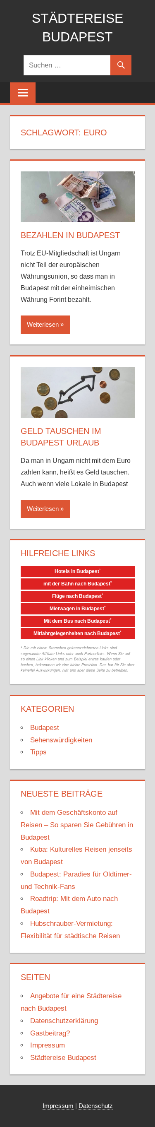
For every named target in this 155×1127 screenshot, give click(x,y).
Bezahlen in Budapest (70, 235)
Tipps (38, 752)
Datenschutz (96, 1105)
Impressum (47, 1045)
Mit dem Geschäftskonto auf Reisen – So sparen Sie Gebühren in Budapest (77, 825)
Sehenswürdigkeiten (61, 740)
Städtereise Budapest (63, 1058)
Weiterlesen (43, 324)
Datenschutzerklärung (64, 1021)
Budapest (44, 728)
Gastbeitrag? (50, 1033)
